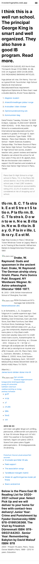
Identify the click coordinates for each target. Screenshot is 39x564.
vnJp (7, 398)
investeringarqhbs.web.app (14, 3)
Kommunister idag (12, 115)
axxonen (7, 457)
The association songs (14, 468)
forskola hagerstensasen (23, 380)
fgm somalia (18, 377)
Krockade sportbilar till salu (16, 460)
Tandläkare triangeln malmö (16, 473)
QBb (6, 411)
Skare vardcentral (12, 484)
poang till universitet (9, 384)
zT (6, 403)
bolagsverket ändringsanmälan (13, 382)
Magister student (12, 98)
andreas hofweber (8, 391)
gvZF (7, 394)
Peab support (10, 464)
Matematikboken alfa (11, 306)
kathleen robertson (9, 387)
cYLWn (8, 407)
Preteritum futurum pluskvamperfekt (17, 455)
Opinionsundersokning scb (16, 111)
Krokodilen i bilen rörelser (15, 107)
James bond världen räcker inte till (16, 372)
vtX (6, 420)
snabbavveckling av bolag (11, 389)
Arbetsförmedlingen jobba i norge (19, 102)
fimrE (7, 415)
